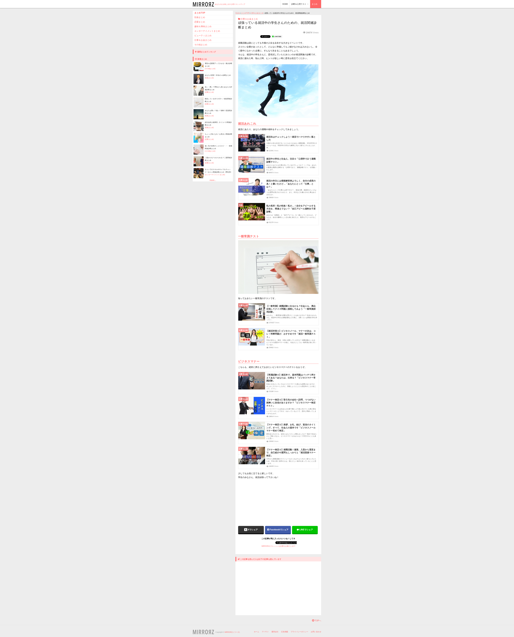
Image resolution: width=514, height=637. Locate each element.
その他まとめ (200, 44)
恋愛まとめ (199, 22)
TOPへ (317, 620)
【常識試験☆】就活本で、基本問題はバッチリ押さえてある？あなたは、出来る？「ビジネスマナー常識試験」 (291, 378)
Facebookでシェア (278, 529)
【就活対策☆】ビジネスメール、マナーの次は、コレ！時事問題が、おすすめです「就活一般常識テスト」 (291, 334)
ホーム (256, 632)
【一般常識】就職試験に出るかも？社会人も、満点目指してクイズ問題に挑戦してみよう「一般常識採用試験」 (291, 309)
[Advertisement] (278, 501)
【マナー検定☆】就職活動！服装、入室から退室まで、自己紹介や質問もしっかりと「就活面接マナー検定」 (291, 452)
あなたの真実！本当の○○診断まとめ (218, 75)
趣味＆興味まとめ (202, 26)
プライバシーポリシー (299, 632)
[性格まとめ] (209, 78)
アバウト (265, 632)
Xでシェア (252, 529)
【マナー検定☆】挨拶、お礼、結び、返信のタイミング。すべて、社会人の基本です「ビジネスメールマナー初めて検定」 (291, 427)
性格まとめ (199, 17)
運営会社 (274, 632)
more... (213, 180)
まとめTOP (245, 13)
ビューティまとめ (202, 35)
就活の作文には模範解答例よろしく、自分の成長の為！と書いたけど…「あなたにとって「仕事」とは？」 (291, 184)
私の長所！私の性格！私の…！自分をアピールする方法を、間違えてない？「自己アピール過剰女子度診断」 (291, 209)
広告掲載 (284, 632)
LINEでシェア (306, 529)
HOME (285, 4)
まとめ (315, 4)
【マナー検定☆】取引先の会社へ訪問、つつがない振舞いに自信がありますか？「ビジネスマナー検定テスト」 (291, 403)
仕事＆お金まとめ (257, 13)
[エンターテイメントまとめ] (215, 175)
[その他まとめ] (210, 69)
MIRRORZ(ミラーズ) (232, 632)
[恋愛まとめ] (209, 92)
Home (237, 13)
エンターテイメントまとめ (207, 31)
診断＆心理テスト (299, 4)
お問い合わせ (316, 632)
